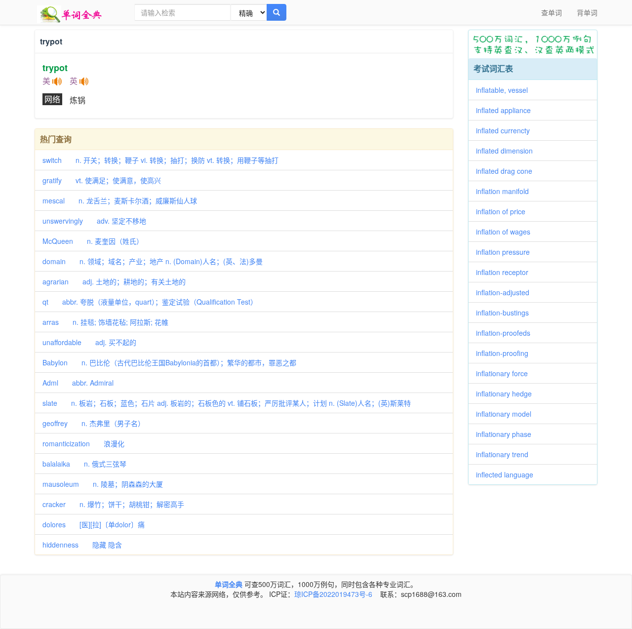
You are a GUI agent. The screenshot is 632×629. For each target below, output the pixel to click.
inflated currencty (506, 130)
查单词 (551, 12)
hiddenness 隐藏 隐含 (82, 545)
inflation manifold (506, 191)
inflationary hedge (507, 393)
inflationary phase (507, 434)
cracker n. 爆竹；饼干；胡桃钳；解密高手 (113, 504)
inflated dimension (508, 151)
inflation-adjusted (506, 292)
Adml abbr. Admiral (78, 383)
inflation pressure (506, 252)
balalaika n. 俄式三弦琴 (84, 464)
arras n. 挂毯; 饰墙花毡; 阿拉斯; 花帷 (105, 322)
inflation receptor (505, 272)
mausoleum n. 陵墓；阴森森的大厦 (102, 484)
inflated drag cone (507, 171)
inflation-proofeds (506, 333)
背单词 (587, 12)
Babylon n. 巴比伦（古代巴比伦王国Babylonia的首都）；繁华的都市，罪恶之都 (169, 362)
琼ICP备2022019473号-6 (333, 594)
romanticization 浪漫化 (83, 443)
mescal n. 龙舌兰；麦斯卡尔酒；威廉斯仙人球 (119, 200)
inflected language (508, 474)
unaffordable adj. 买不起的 (89, 342)
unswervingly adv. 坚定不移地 (94, 221)
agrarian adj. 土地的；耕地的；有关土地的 (114, 281)
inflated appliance (507, 110)
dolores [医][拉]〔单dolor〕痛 (93, 524)
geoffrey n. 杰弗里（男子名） (93, 423)
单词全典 (228, 584)
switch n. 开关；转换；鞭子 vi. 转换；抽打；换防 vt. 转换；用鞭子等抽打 (160, 160)
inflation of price (504, 211)
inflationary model (507, 414)
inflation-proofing (505, 353)
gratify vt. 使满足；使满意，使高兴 (101, 180)
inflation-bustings (506, 312)
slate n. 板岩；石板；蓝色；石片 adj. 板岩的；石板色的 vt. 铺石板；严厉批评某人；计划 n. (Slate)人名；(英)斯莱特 (226, 403)
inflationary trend (505, 454)
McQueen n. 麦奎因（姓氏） (92, 241)
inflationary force (505, 373)
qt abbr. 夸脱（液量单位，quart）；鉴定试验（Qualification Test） (149, 302)
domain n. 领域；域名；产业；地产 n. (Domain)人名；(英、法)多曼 (152, 261)
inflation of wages (506, 231)
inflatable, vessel (505, 90)
